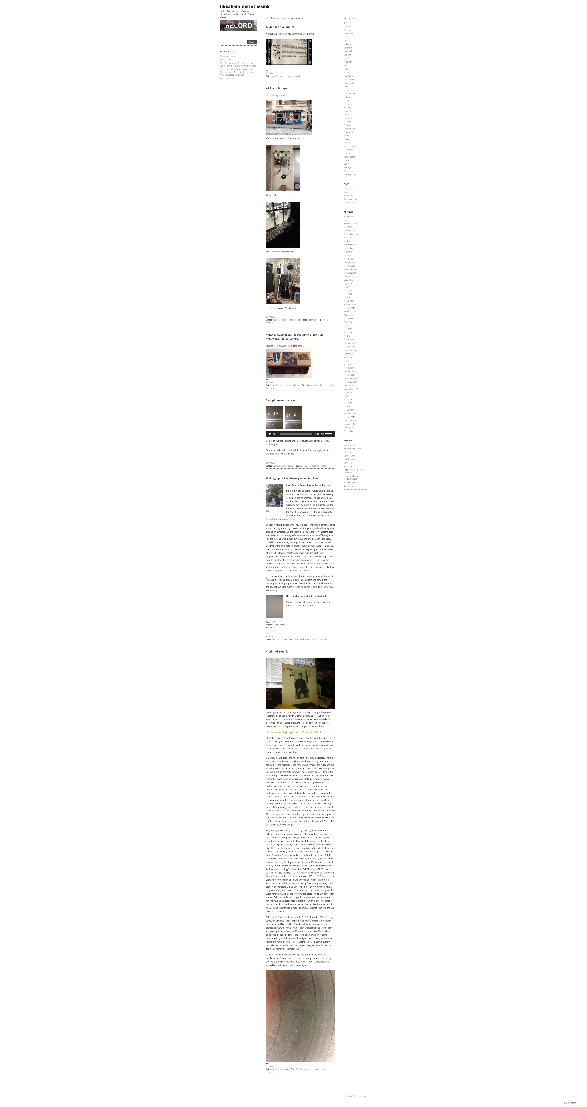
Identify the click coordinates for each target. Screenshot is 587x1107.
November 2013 (350, 382)
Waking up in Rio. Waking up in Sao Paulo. (293, 478)
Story (346, 164)
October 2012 (350, 428)
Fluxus (346, 69)
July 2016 (348, 287)
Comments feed (350, 199)
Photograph (349, 125)
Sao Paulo (304, 466)
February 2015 (350, 343)
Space (346, 160)
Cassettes (348, 48)
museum (347, 111)
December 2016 (350, 269)
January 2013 (349, 417)
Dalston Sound (350, 456)
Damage (309, 1069)
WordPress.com (351, 203)
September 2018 (351, 234)
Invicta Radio (349, 79)
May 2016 (348, 294)
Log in (346, 192)
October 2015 (350, 315)
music (278, 466)
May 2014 (348, 364)
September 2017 (351, 248)
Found (316, 1069)
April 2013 (348, 407)
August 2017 (349, 252)
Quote (346, 143)
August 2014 (349, 357)
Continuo (348, 452)
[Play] (269, 433)
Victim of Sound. (277, 651)
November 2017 (350, 245)
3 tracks (347, 30)
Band (346, 37)
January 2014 (349, 375)
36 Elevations (225, 60)
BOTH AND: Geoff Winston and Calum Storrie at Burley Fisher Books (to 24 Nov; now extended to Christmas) (237, 72)
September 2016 (351, 280)
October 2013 (350, 385)
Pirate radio (349, 132)
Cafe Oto (347, 44)
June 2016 (348, 290)
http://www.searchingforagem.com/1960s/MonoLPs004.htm (294, 732)
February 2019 (350, 231)
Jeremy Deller (349, 83)
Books (346, 41)
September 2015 (351, 319)
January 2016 (349, 308)
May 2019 (348, 227)
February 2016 (350, 305)
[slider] (329, 433)
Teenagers (348, 167)
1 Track (347, 23)
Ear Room (348, 463)
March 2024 (349, 217)
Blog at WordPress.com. (356, 1096)
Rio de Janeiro (282, 320)
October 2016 (350, 276)
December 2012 (350, 421)
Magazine (348, 104)
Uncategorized (295, 320)
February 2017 (350, 262)
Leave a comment (292, 76)
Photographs (349, 129)
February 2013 (350, 414)
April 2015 (348, 336)
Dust (346, 58)
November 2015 (350, 312)
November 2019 (350, 224)
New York (348, 118)
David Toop (349, 459)
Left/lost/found (350, 94)
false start (348, 62)
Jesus (346, 86)
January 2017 (349, 266)
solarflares (348, 486)
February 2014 (350, 371)
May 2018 (348, 238)
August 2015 (349, 322)
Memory (279, 76)
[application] (300, 434)
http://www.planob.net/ (277, 95)
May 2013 (348, 403)
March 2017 (349, 259)
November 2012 (350, 424)
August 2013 (349, 392)
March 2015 (349, 340)
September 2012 (351, 431)
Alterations (348, 34)
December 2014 (350, 350)
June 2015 (348, 329)
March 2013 (349, 410)
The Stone (348, 171)
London (347, 101)
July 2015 (348, 326)
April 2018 (348, 241)
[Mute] (322, 433)
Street (312, 466)
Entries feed (349, 196)
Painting (347, 122)
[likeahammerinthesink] (238, 25)
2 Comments (322, 466)
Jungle (346, 90)
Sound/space (287, 466)
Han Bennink (349, 76)
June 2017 (348, 255)
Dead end (348, 51)
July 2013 (348, 396)
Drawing (347, 55)
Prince (346, 139)
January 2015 (349, 347)
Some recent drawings (229, 56)
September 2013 (351, 389)
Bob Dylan (300, 1069)
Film (345, 65)
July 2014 (348, 361)
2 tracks (347, 27)
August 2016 (349, 283)
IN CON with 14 (226, 78)
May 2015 (348, 333)
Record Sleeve (282, 385)
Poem (346, 136)
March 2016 (349, 301)
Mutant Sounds (350, 482)
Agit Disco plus (350, 445)
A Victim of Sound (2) (280, 27)
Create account (350, 188)
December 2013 (350, 378)
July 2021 (348, 220)
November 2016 (350, 273)
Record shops (313, 320)
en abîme (348, 466)
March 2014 (349, 368)
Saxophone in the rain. (281, 400)
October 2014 (350, 354)
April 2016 (348, 298)
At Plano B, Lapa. (277, 88)
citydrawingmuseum (352, 449)
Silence (347, 153)
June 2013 (348, 400)
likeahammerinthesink (245, 6)
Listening (347, 97)
